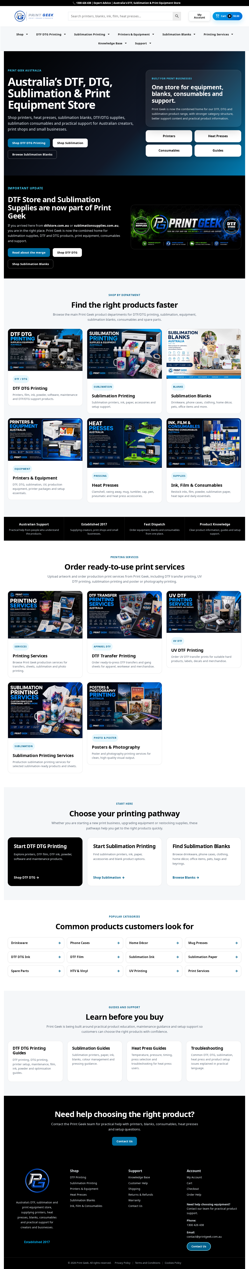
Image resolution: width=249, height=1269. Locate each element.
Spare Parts (20, 971)
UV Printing (138, 971)
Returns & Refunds (140, 1194)
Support (141, 43)
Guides (218, 150)
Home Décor (138, 943)
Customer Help (138, 1183)
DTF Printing (78, 1177)
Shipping (134, 1189)
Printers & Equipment (134, 34)
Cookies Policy (173, 1263)
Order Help (194, 1194)
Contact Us (124, 1141)
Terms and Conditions (147, 1263)
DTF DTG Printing (48, 34)
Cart (189, 1183)
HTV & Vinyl (79, 971)
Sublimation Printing (89, 34)
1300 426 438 (195, 1225)
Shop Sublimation (70, 143)
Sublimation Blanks (176, 34)
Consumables (169, 150)
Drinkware (19, 943)
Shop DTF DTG (67, 252)
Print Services (198, 971)
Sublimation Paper (202, 957)
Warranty (134, 1200)
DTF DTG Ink (20, 957)
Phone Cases (80, 943)
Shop (20, 34)
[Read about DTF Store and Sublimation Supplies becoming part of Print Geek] (186, 227)
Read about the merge (29, 252)
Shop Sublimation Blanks (30, 264)
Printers (169, 136)
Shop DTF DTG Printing (29, 143)
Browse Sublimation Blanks (32, 154)
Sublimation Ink (141, 957)
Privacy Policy (123, 1263)
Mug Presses (198, 943)
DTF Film (77, 957)
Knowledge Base (110, 43)
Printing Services (216, 34)
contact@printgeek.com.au (204, 1236)
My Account (194, 1177)
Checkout (193, 1189)
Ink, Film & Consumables (86, 1206)
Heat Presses (218, 136)
